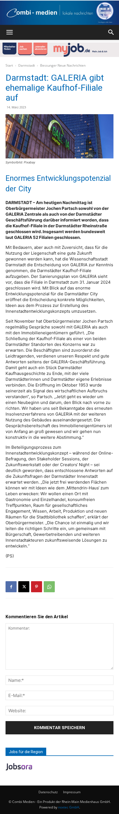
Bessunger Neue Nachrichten (63, 65)
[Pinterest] (36, 586)
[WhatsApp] (49, 586)
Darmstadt (26, 65)
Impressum (72, 792)
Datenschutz (48, 792)
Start (9, 65)
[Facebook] (11, 586)
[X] (23, 586)
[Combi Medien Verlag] (59, 13)
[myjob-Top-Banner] (59, 50)
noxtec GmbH (68, 807)
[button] (9, 32)
